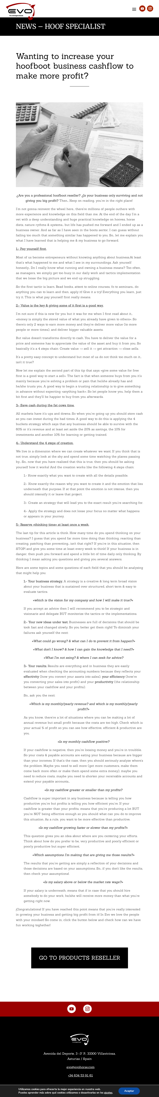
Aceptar (129, 1091)
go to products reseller (79, 957)
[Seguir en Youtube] (142, 8)
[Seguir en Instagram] (150, 8)
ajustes (108, 1092)
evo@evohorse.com (81, 1067)
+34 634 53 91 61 (80, 1075)
